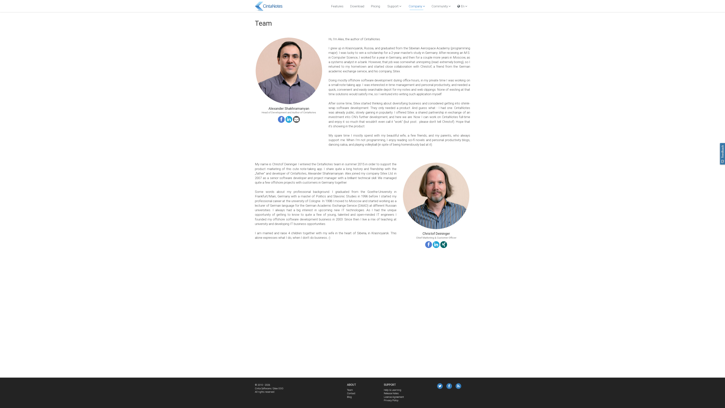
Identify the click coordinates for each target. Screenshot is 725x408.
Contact (351, 393)
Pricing (375, 6)
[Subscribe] (458, 386)
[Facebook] (449, 386)
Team (350, 390)
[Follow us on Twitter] (440, 386)
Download (357, 6)
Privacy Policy (391, 400)
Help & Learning (392, 390)
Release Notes (391, 393)
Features (337, 6)
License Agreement (394, 397)
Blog (349, 397)
